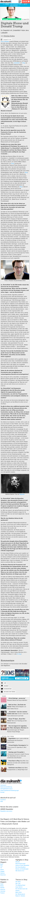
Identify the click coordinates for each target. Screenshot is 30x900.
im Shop (19, 654)
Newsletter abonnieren (6, 811)
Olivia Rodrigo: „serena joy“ (17, 698)
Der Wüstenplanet (20, 894)
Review (2, 887)
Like (5, 683)
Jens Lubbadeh (5, 41)
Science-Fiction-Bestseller (22, 865)
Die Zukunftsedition (21, 867)
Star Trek (18, 883)
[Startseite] (5, 2)
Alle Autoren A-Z (20, 870)
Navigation (20, 1)
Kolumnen (3, 875)
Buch (1, 864)
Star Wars (18, 881)
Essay (2, 886)
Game (2, 869)
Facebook (3, 799)
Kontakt (2, 792)
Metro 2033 (19, 892)
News (1, 884)
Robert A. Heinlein (20, 896)
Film (1, 866)
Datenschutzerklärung (6, 787)
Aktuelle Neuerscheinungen (21, 862)
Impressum (3, 785)
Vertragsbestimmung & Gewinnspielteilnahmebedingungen (9, 789)
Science (2, 873)
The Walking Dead (20, 885)
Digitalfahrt (12, 738)
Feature (2, 893)
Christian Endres (9, 36)
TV (1, 868)
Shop (24, 2)
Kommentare (8, 688)
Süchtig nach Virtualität (15, 752)
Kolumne (2, 889)
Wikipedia (21, 494)
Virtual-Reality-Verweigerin (17, 745)
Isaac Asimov (19, 887)
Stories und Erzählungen (22, 869)
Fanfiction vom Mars (14, 767)
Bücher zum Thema (9, 691)
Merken (6, 686)
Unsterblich (17, 63)
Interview (2, 891)
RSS (1, 801)
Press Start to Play (14, 760)
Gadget (2, 871)
